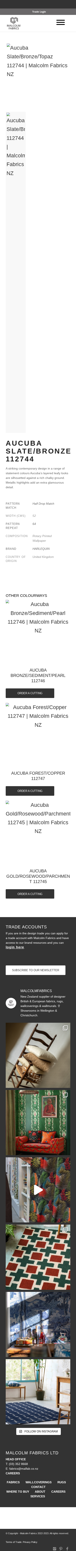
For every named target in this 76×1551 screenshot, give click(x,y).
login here (15, 947)
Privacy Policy (30, 1542)
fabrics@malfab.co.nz (23, 1468)
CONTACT (38, 1487)
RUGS (61, 1482)
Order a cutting (30, 693)
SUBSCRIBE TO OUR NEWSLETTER (35, 970)
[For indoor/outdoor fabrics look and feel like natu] (38, 1055)
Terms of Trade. (14, 1542)
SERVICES (37, 1496)
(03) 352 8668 (18, 1464)
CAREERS (58, 1491)
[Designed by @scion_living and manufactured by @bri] (38, 1257)
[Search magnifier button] (69, 6)
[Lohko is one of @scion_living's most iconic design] (38, 1391)
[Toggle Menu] (60, 22)
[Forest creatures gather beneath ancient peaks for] (38, 1324)
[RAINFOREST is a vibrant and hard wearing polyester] (38, 1189)
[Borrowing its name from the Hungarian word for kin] (38, 1122)
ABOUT (40, 1491)
